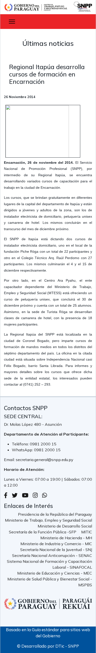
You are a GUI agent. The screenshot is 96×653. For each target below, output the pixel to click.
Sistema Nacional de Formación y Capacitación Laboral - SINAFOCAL (49, 564)
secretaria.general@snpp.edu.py (44, 459)
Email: (10, 459)
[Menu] (12, 21)
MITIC (86, 531)
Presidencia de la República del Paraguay (55, 514)
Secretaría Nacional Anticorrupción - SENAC (52, 555)
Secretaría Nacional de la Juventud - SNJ (56, 549)
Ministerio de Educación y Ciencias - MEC (54, 573)
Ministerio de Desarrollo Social (65, 526)
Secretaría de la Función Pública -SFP (42, 531)
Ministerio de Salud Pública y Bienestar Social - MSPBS (49, 582)
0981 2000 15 (43, 443)
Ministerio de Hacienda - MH (66, 537)
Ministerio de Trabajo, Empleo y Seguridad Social (48, 520)
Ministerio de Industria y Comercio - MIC (56, 543)
